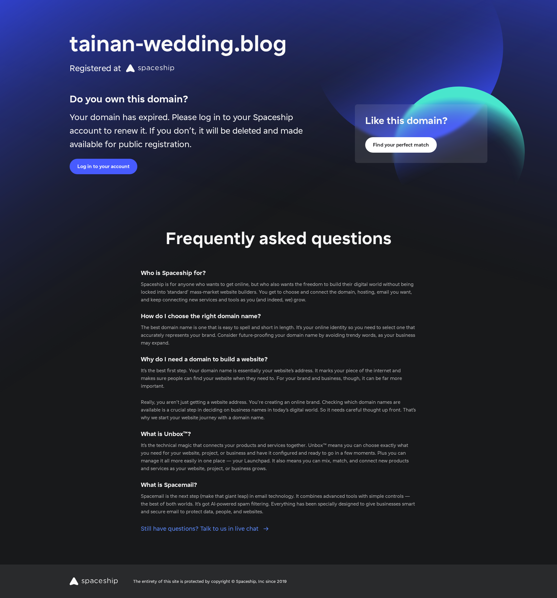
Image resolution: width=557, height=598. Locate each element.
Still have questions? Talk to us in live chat (200, 528)
